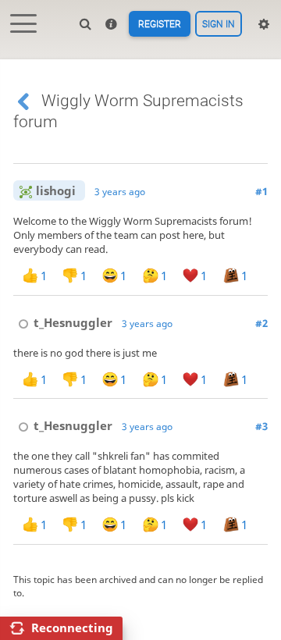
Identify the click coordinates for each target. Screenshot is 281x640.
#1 (261, 191)
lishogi (56, 190)
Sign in (218, 24)
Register (159, 24)
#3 (261, 426)
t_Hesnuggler (73, 322)
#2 (261, 323)
